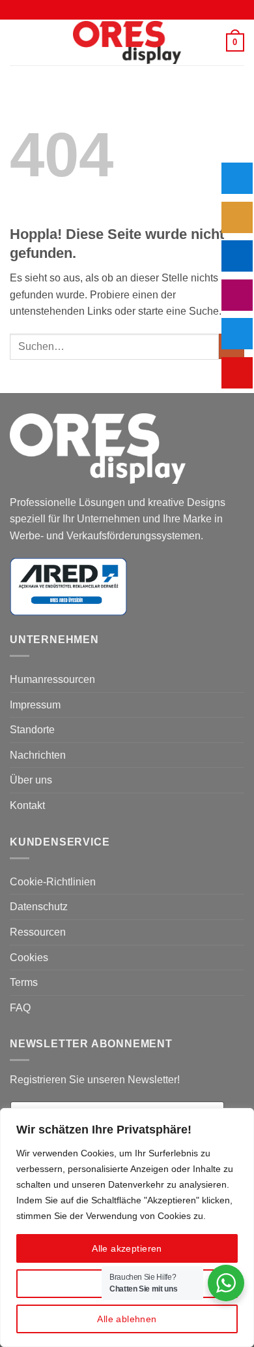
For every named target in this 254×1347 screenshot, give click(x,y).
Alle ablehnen (126, 1319)
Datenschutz (39, 906)
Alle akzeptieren (127, 1248)
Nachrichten (38, 755)
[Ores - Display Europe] (127, 43)
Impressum (35, 704)
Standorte (32, 729)
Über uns (31, 779)
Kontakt (27, 805)
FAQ (20, 1007)
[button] (17, 42)
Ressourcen (38, 932)
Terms (24, 982)
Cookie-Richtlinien (53, 881)
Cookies (29, 957)
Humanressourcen (52, 679)
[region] (127, 1227)
